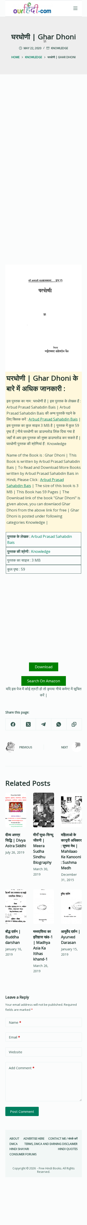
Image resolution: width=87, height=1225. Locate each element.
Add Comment (21, 1067)
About (14, 1139)
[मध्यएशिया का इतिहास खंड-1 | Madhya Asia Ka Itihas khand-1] (43, 906)
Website (15, 1052)
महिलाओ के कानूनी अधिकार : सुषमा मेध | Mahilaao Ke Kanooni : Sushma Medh (71, 851)
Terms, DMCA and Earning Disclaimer (50, 1144)
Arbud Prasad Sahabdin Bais (53, 419)
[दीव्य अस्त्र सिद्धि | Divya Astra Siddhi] (15, 810)
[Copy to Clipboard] (74, 724)
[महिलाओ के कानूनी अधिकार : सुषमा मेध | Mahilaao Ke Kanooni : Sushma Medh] (71, 810)
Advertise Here (33, 1139)
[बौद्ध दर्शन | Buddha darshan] (15, 906)
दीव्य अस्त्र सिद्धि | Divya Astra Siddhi (15, 840)
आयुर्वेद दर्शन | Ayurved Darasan (70, 937)
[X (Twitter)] (28, 724)
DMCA (14, 1144)
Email (14, 1037)
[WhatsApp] (59, 724)
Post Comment (22, 1111)
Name (15, 1022)
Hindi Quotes (67, 1149)
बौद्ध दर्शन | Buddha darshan (13, 937)
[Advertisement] (43, 131)
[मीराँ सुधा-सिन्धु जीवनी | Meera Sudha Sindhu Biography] (43, 810)
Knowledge (59, 48)
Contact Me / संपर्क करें (62, 1139)
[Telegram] (43, 724)
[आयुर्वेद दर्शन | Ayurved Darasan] (71, 906)
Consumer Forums (23, 1154)
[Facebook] (13, 724)
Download (43, 666)
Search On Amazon (43, 680)
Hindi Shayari (19, 1149)
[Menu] (75, 8)
